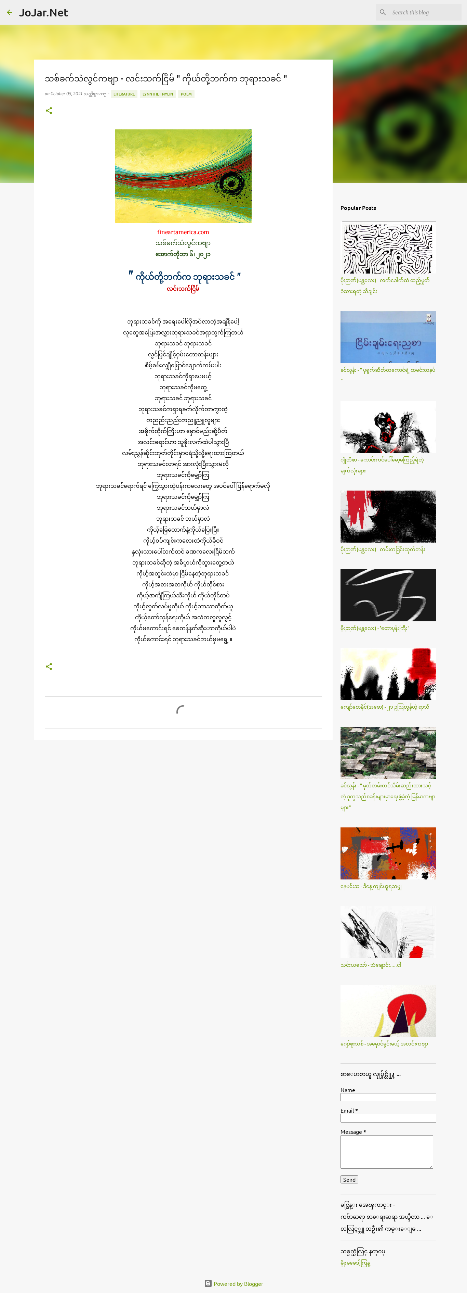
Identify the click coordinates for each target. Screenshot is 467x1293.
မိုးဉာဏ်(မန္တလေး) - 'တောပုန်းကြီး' (375, 628)
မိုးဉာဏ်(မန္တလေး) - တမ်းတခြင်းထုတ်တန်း (383, 549)
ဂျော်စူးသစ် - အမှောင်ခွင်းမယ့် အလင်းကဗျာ (384, 1043)
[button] (49, 111)
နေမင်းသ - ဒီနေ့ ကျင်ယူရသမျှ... (373, 886)
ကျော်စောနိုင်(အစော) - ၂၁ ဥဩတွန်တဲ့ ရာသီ (385, 706)
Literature (124, 94)
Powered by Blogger (237, 1283)
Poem (186, 94)
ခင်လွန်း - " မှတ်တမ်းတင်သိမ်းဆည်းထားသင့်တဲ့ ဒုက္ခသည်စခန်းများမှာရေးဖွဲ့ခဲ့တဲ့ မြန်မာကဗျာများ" (388, 796)
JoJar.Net (43, 12)
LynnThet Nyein (158, 94)
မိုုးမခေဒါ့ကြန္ (355, 1263)
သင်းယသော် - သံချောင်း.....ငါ (371, 965)
